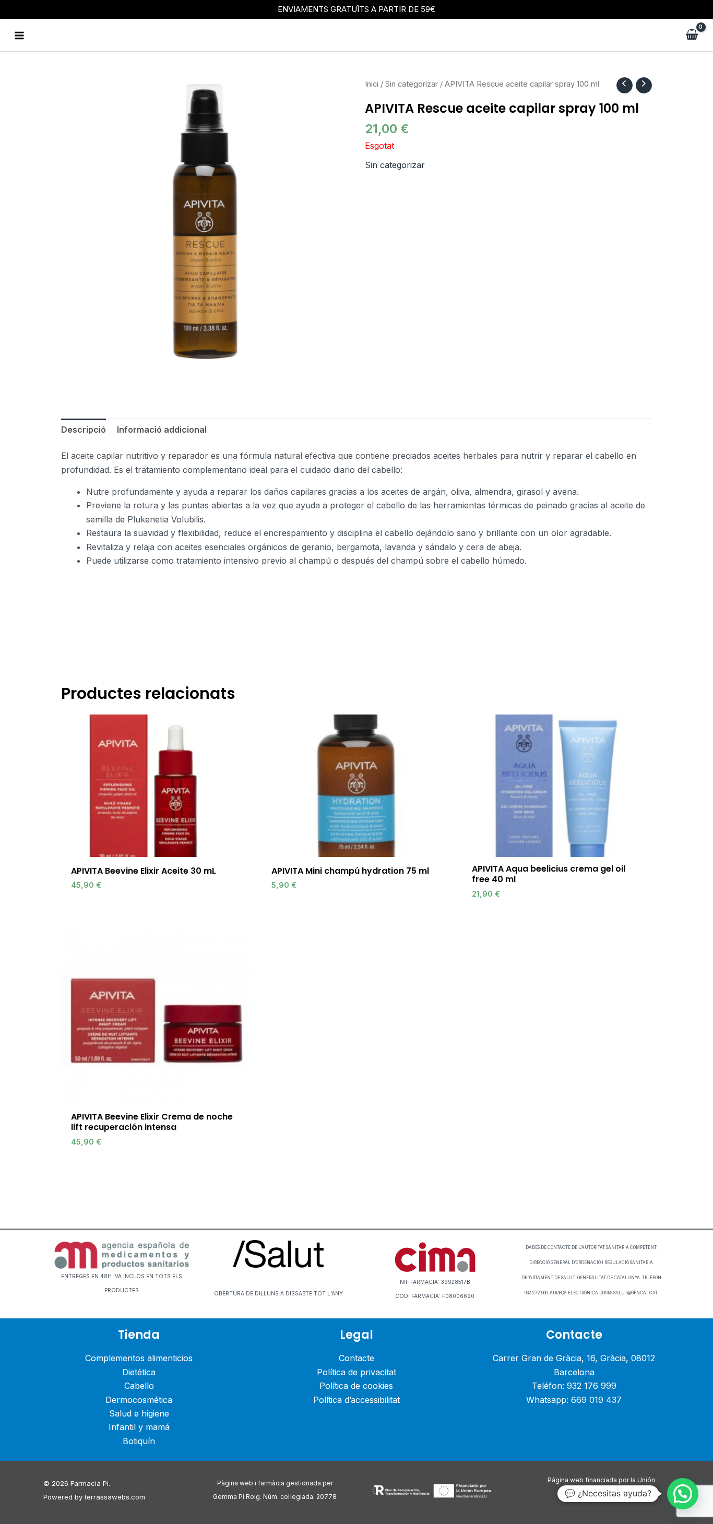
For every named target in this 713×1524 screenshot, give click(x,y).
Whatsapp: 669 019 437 (574, 1400)
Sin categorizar (411, 84)
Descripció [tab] (83, 429)
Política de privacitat (356, 1372)
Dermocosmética (138, 1400)
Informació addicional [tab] (162, 429)
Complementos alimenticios (139, 1358)
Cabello (139, 1385)
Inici (371, 84)
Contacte (356, 1358)
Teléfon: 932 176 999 (574, 1385)
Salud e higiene (139, 1413)
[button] (682, 1493)
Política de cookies (356, 1385)
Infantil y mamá (139, 1427)
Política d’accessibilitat (356, 1400)
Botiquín (139, 1441)
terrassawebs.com (115, 1497)
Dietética (139, 1372)
